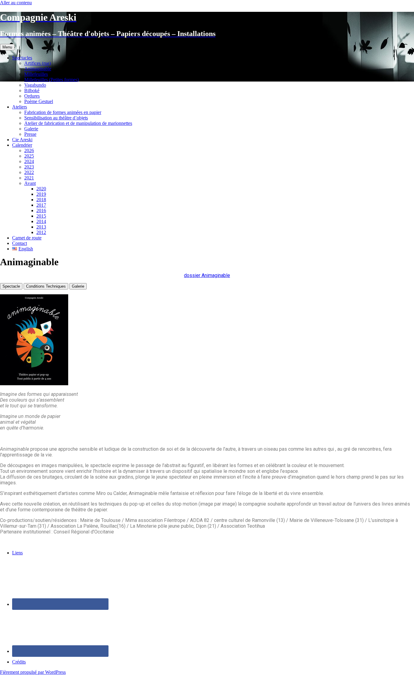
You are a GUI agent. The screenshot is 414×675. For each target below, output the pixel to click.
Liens (17, 552)
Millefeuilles (36, 74)
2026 (29, 150)
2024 (29, 161)
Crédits (19, 661)
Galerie (31, 128)
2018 (41, 199)
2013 (41, 226)
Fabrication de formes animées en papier (62, 112)
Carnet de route (27, 237)
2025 (29, 156)
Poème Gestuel (38, 101)
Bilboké (31, 90)
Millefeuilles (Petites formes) (51, 79)
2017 (41, 205)
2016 (41, 210)
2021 (29, 177)
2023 (29, 166)
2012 (41, 232)
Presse (30, 134)
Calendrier (22, 145)
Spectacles (22, 57)
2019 (41, 194)
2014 (41, 221)
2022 (29, 172)
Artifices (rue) (37, 63)
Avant (30, 183)
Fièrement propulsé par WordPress (33, 672)
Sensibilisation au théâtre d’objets (56, 117)
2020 (41, 188)
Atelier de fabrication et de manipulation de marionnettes (78, 123)
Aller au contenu (16, 2)
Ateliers (19, 106)
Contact (19, 243)
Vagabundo (35, 85)
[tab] (11, 286)
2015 (41, 216)
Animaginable (37, 68)
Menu (7, 47)
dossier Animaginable (207, 275)
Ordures (32, 96)
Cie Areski (22, 139)
